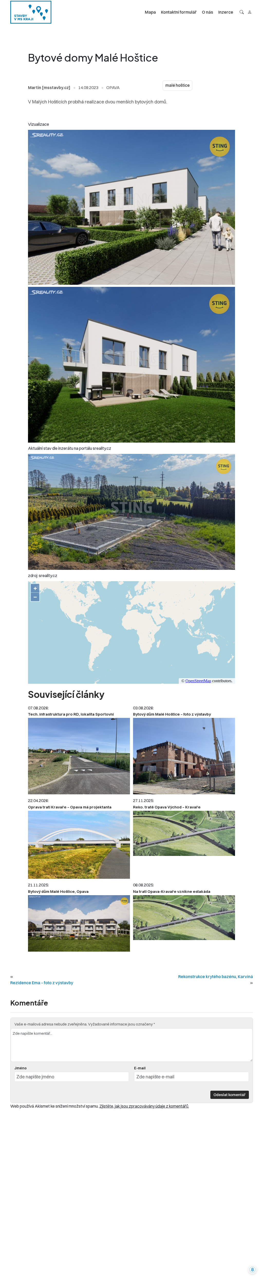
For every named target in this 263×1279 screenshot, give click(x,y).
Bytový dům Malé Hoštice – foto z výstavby (172, 714)
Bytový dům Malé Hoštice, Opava (58, 891)
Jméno (20, 1068)
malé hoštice (177, 85)
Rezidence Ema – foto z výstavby (41, 982)
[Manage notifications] (252, 1270)
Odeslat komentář (229, 1094)
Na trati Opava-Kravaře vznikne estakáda (171, 891)
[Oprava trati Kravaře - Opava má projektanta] (79, 845)
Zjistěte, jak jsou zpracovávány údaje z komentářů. (144, 1106)
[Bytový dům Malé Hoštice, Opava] (79, 923)
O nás (207, 12)
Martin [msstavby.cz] (49, 87)
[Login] (249, 12)
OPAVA (113, 87)
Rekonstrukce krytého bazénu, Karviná (215, 976)
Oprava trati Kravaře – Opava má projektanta (69, 807)
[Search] (241, 12)
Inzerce (225, 12)
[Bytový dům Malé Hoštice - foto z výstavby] (184, 756)
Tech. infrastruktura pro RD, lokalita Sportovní (71, 714)
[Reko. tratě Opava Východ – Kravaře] (184, 833)
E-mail (140, 1068)
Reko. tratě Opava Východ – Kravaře (167, 807)
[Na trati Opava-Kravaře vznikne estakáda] (184, 917)
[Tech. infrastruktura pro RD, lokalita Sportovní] (79, 756)
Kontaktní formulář (179, 12)
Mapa (150, 12)
